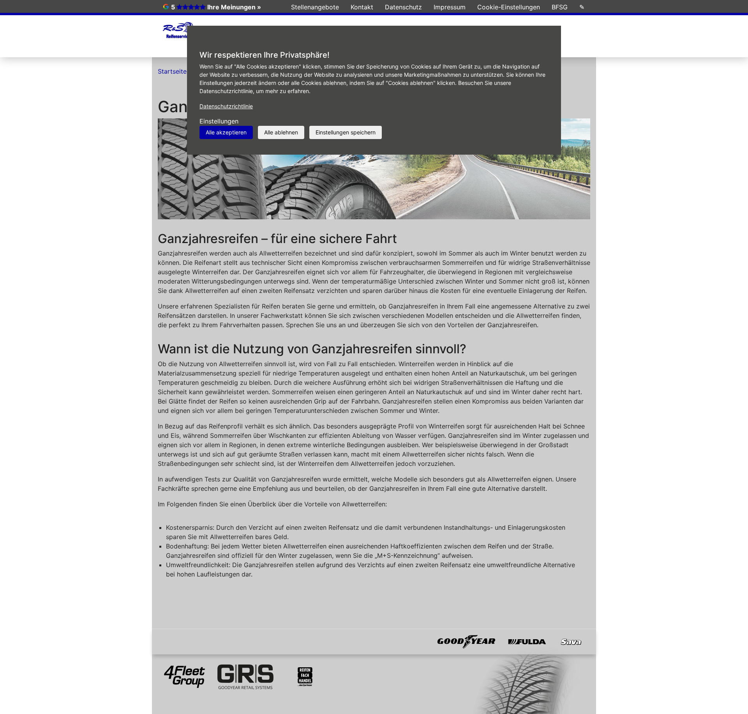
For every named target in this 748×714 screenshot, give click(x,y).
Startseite (172, 71)
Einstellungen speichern (346, 132)
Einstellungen (218, 121)
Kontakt (362, 7)
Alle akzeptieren (226, 132)
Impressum (450, 7)
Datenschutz (403, 7)
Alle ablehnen (281, 132)
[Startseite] (178, 31)
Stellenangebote (315, 7)
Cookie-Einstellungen (508, 7)
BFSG (560, 7)
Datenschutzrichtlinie (226, 106)
